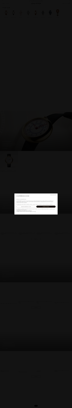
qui (35, 211)
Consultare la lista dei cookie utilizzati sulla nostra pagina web (24, 210)
